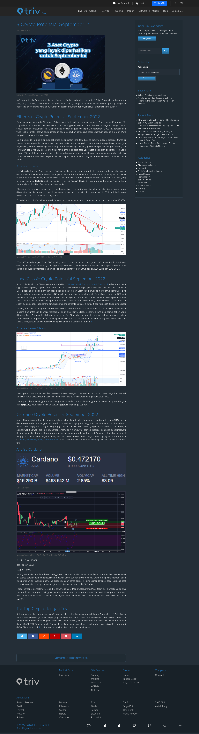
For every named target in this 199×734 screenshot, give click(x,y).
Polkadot (96, 717)
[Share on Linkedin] (77, 636)
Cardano (64, 717)
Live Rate (64, 675)
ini (91, 322)
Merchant (96, 682)
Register (147, 38)
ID (176, 3)
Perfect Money (24, 702)
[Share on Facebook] (33, 636)
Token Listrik (130, 679)
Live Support (123, 3)
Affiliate (155, 11)
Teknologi (142, 183)
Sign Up (161, 3)
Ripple (62, 713)
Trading (141, 189)
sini (39, 627)
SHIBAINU (161, 702)
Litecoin (95, 713)
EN (181, 3)
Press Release (144, 174)
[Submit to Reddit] (44, 636)
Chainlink (128, 710)
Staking (119, 11)
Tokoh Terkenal (145, 186)
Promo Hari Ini (144, 177)
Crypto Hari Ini (144, 162)
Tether (94, 710)
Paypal (20, 710)
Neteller (20, 713)
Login (142, 3)
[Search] (165, 51)
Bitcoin (63, 702)
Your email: (143, 67)
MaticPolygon (130, 713)
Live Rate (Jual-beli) (87, 11)
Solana (20, 717)
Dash (94, 706)
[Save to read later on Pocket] (66, 636)
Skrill (19, 706)
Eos (93, 702)
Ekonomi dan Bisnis (146, 165)
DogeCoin (128, 706)
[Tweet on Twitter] (22, 636)
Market (130, 11)
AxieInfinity (161, 706)
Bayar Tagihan (131, 682)
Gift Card (143, 11)
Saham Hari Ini (144, 180)
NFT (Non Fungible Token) (150, 171)
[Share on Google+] (55, 636)
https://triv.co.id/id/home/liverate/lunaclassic (88, 284)
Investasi (142, 168)
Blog (165, 11)
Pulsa (126, 675)
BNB (125, 702)
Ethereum (64, 706)
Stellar (62, 710)
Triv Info (141, 191)
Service (105, 11)
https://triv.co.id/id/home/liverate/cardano (39, 440)
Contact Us (177, 11)
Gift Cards (96, 690)
